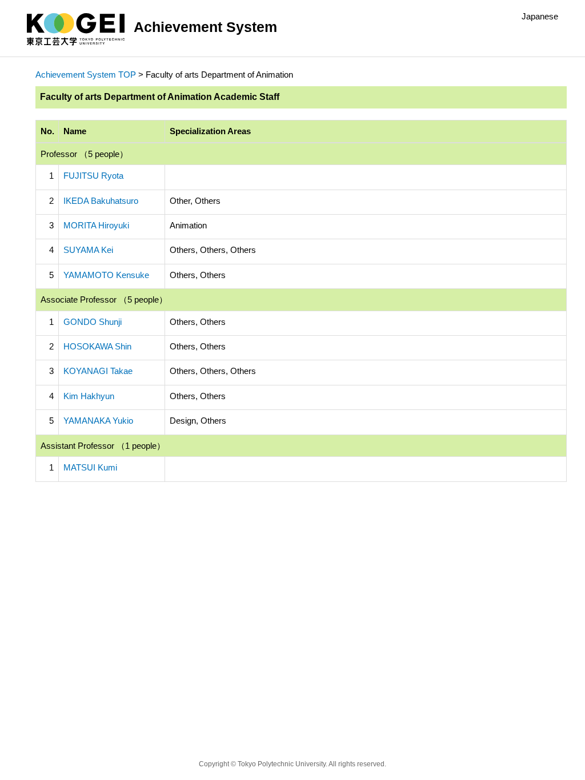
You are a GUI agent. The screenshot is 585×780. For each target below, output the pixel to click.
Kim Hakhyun (88, 396)
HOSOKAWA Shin (97, 346)
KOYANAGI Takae (98, 371)
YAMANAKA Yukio (98, 420)
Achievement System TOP (85, 74)
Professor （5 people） (84, 154)
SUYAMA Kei (88, 250)
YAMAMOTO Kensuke (106, 275)
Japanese (540, 16)
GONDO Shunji (92, 322)
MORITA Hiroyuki (96, 225)
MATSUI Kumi (90, 467)
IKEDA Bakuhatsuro (100, 201)
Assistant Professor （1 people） (103, 446)
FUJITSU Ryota (93, 175)
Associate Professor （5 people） (104, 299)
